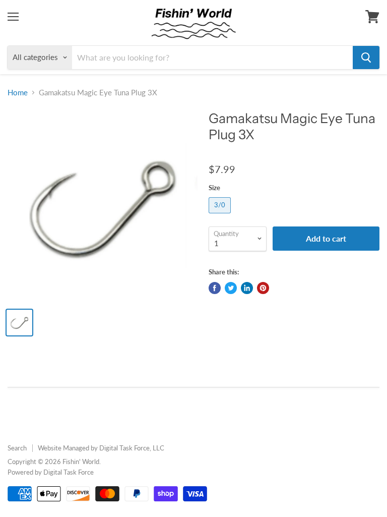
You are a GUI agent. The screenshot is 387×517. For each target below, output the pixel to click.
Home (18, 92)
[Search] (366, 57)
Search (17, 448)
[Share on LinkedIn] (247, 288)
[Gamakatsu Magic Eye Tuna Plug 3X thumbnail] (19, 322)
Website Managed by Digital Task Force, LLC (101, 448)
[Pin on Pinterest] (263, 288)
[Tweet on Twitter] (231, 288)
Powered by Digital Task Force (51, 472)
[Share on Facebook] (215, 288)
